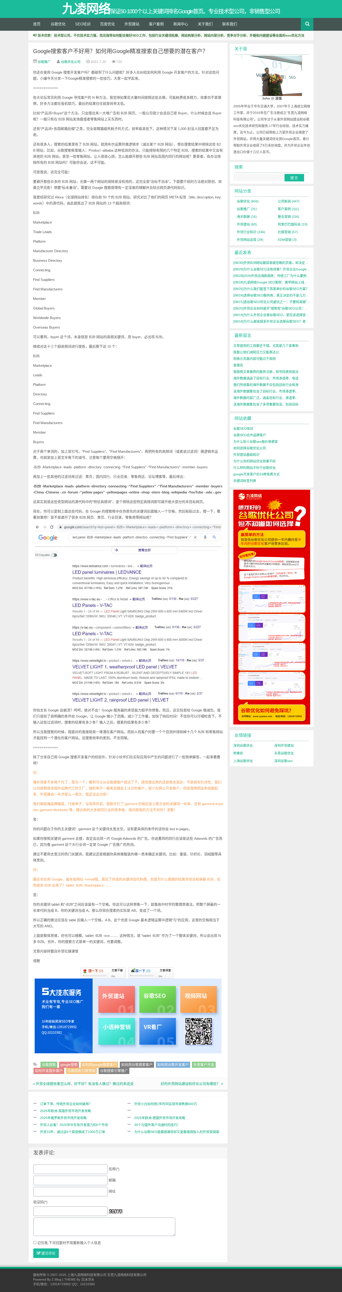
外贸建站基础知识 (246, 454)
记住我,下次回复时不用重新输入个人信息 (69, 1243)
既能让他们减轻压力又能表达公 (256, 352)
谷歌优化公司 (70, 62)
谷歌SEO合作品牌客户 (249, 435)
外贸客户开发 (203, 1065)
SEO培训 (83, 24)
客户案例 (156, 24)
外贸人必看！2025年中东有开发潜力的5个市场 (74, 1125)
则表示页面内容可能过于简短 (254, 358)
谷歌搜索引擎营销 (81, 1071)
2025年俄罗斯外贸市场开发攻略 (63, 1118)
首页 (36, 24)
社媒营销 (288, 232)
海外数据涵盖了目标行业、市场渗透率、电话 (265, 378)
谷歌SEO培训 (243, 428)
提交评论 (47, 1253)
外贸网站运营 (250, 239)
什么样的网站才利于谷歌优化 (254, 467)
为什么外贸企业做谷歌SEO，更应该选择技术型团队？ (277, 315)
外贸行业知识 (251, 232)
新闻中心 (180, 24)
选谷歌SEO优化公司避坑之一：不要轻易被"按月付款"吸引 (280, 302)
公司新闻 (289, 201)
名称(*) (114, 1169)
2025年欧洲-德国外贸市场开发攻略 (159, 1118)
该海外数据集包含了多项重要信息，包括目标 (265, 404)
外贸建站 (131, 24)
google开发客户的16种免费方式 (256, 474)
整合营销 (288, 216)
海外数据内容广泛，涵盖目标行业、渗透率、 (265, 398)
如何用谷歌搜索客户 (137, 1065)
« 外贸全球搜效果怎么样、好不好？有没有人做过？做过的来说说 (83, 1084)
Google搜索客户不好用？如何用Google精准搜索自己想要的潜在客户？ (120, 51)
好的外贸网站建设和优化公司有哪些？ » (192, 1084)
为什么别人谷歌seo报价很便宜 (255, 441)
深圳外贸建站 (284, 745)
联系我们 (229, 24)
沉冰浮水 (87, 1279)
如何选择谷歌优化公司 (249, 448)
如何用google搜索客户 (99, 1065)
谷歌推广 (44, 62)
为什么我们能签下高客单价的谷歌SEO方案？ (271, 289)
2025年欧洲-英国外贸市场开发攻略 (65, 1111)
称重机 (238, 753)
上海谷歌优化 (243, 761)
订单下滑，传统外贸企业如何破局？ (66, 1104)
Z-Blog (56, 1279)
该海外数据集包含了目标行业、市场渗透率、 (265, 391)
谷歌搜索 (49, 1065)
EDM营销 (287, 239)
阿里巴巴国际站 (293, 224)
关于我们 (205, 24)
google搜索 (68, 1065)
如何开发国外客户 (49, 1071)
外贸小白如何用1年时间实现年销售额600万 (165, 1104)
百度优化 (107, 24)
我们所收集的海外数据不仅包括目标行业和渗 (265, 385)
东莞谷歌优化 (284, 753)
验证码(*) (40, 1202)
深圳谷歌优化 (243, 745)
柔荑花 (238, 365)
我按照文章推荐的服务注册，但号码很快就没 (265, 372)
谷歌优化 (58, 24)
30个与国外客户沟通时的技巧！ (157, 1125)
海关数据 (247, 216)
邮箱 (112, 1180)
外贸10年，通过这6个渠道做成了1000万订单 (72, 1132)
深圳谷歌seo (283, 761)
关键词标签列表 (244, 481)
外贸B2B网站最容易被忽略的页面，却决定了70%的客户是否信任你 (287, 263)
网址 (112, 1191)
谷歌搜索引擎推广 (114, 1071)
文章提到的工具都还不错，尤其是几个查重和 (265, 345)
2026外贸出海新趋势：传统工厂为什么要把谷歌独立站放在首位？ (286, 276)
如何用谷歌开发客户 (173, 1065)
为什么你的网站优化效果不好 (254, 461)
